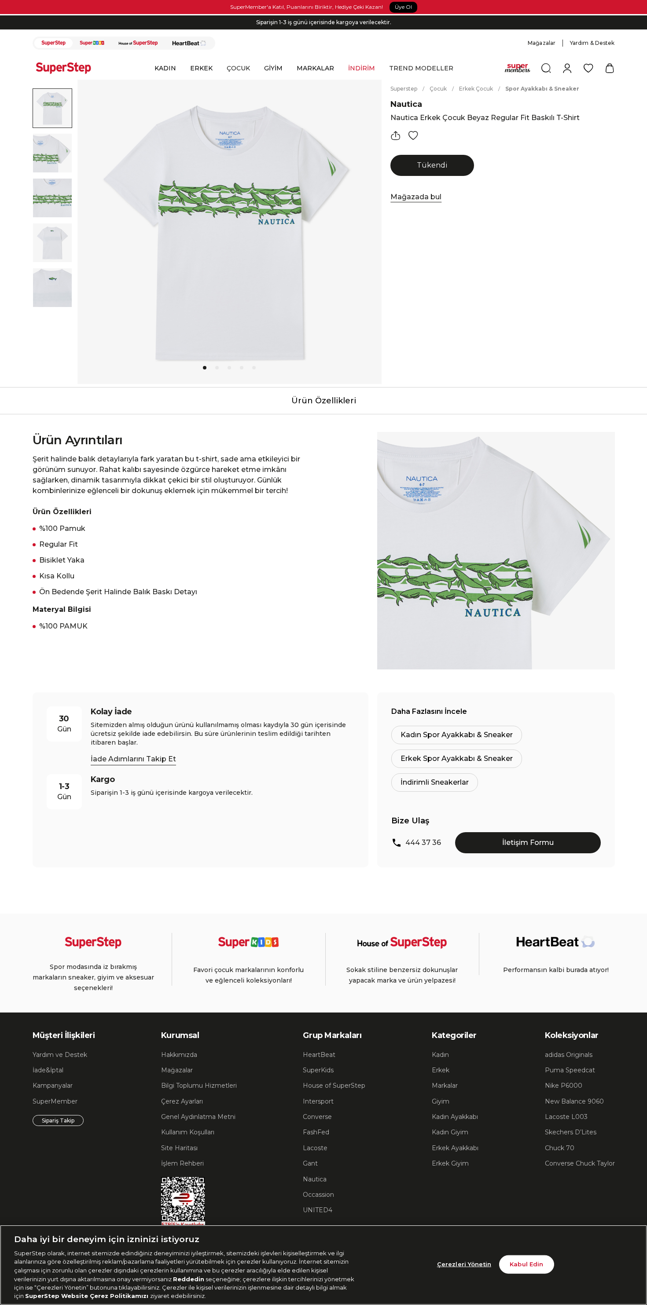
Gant (310, 1163)
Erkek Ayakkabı (455, 1148)
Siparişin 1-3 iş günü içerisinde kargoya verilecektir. (323, 22)
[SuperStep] (53, 43)
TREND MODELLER (421, 68)
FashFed (316, 1132)
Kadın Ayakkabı (455, 1117)
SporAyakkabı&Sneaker (542, 88)
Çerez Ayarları (182, 1101)
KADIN (165, 68)
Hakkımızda (179, 1055)
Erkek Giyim (450, 1163)
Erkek (440, 1070)
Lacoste (315, 1148)
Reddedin (188, 1278)
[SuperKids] (92, 43)
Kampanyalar (53, 1085)
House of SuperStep (334, 1085)
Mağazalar (541, 43)
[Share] (395, 135)
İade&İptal (48, 1070)
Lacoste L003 (566, 1117)
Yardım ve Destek (60, 1055)
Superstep (403, 88)
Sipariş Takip (58, 1120)
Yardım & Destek (592, 43)
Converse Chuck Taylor (580, 1163)
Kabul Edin (526, 1264)
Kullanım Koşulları (187, 1132)
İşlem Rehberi (182, 1163)
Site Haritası (179, 1148)
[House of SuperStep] (138, 43)
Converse (317, 1117)
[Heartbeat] (189, 43)
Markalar (445, 1085)
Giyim (440, 1101)
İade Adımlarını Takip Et (133, 759)
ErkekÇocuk (476, 88)
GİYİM (273, 68)
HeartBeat (319, 1055)
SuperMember (55, 1101)
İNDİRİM (361, 68)
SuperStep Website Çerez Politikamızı (87, 1295)
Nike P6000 (563, 1085)
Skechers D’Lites (570, 1132)
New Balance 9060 (574, 1101)
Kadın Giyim (450, 1132)
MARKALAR (315, 68)
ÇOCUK (238, 68)
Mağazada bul (415, 197)
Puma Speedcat (570, 1070)
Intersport (318, 1101)
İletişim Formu (528, 842)
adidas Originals (568, 1055)
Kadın (440, 1055)
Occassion (318, 1195)
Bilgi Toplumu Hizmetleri (199, 1085)
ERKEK (201, 68)
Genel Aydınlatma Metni (198, 1117)
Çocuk (438, 88)
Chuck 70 (559, 1148)
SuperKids (318, 1070)
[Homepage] (68, 68)
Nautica (406, 104)
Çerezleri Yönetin (464, 1264)
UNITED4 (317, 1210)
